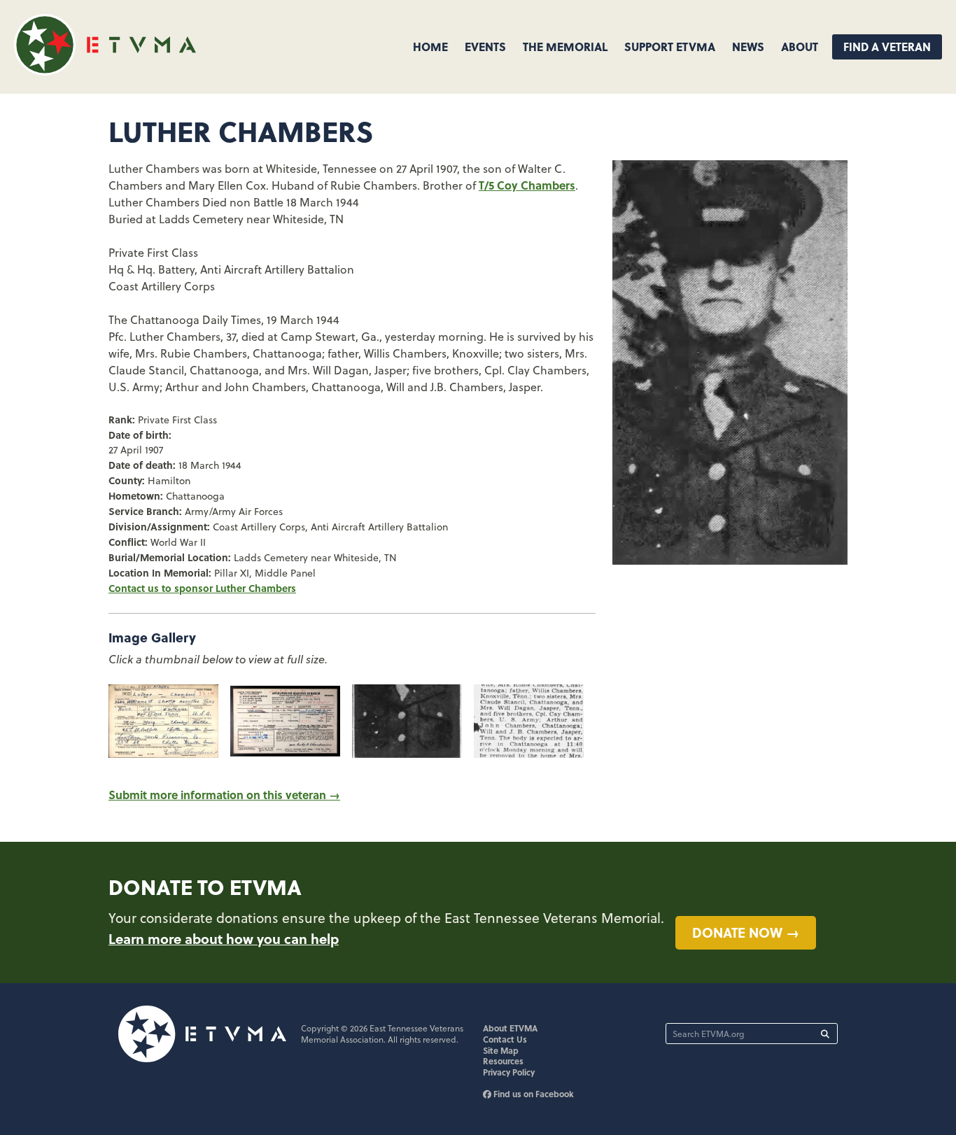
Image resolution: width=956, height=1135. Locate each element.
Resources (503, 1061)
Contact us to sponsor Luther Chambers (202, 588)
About (799, 46)
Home (430, 46)
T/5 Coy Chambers (527, 185)
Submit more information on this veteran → (224, 795)
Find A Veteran (887, 46)
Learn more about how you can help (223, 938)
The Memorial (565, 46)
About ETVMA (510, 1028)
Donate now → (745, 932)
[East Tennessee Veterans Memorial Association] (105, 71)
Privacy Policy (509, 1072)
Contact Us (505, 1039)
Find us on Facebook (532, 1093)
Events (485, 46)
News (748, 46)
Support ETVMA (669, 46)
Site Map (501, 1050)
